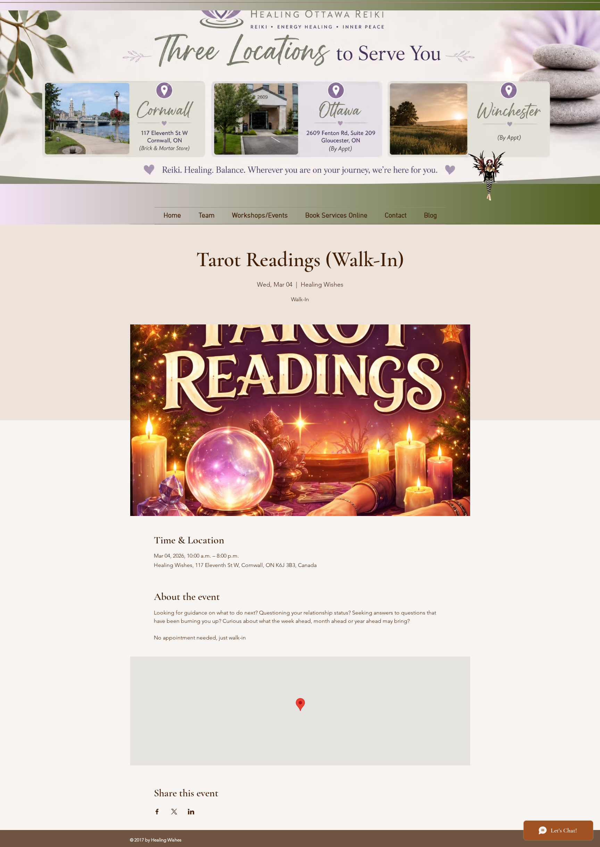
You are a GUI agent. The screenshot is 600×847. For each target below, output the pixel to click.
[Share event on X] (174, 811)
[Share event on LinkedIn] (191, 811)
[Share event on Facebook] (157, 811)
